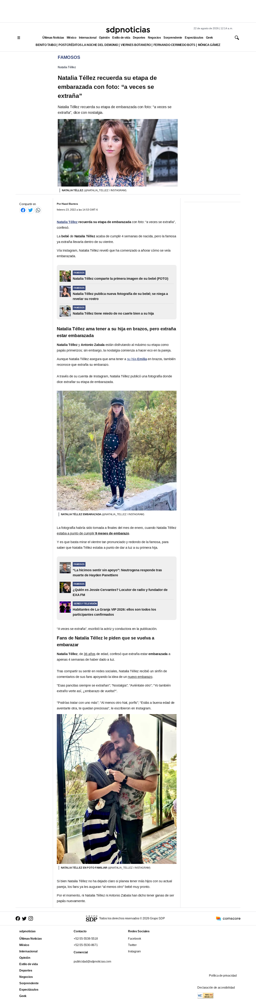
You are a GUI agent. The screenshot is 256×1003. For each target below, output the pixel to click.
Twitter (132, 945)
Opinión (104, 37)
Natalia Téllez (67, 67)
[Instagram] (30, 918)
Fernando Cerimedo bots (174, 44)
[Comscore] (228, 918)
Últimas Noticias (53, 37)
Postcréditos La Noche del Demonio (88, 44)
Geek (209, 37)
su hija (137, 359)
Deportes (139, 37)
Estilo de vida (121, 37)
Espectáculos (194, 37)
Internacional (87, 37)
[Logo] (128, 30)
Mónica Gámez (209, 44)
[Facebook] (23, 210)
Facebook (134, 938)
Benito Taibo (46, 44)
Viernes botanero (136, 44)
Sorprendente (172, 37)
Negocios (154, 37)
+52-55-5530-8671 (86, 945)
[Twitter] (30, 210)
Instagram (134, 951)
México (71, 37)
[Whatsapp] (38, 210)
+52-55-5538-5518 (86, 938)
